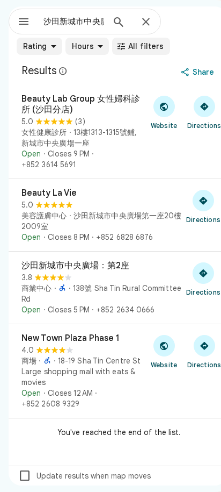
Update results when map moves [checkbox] (84, 475)
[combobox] (73, 21)
